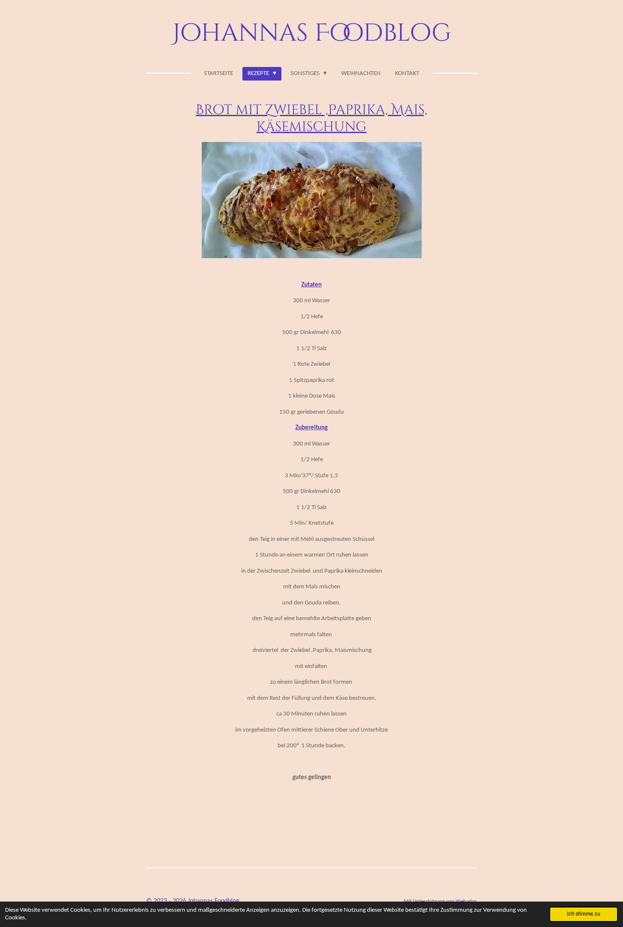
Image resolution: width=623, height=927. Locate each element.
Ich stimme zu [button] (583, 914)
